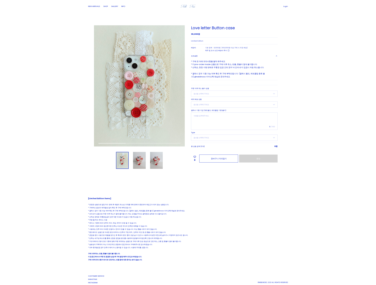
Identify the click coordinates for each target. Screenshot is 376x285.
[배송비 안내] (228, 50)
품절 (258, 158)
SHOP (105, 6)
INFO (123, 6)
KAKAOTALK (92, 279)
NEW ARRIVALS (94, 6)
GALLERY (114, 6)
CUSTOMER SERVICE (96, 276)
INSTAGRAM (93, 282)
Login (285, 6)
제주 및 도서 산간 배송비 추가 (216, 50)
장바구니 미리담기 (219, 158)
